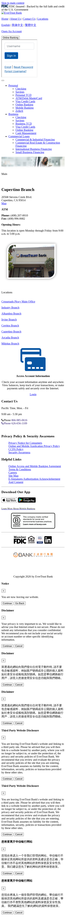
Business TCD (23, 123)
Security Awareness (19, 452)
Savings (19, 91)
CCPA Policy (15, 449)
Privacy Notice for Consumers (25, 442)
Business (13, 114)
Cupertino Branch (11, 331)
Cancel (18, 646)
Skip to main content (12, 2)
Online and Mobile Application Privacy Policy (34, 446)
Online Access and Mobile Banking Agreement (34, 466)
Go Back (19, 603)
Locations (42, 18)
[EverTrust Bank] (11, 12)
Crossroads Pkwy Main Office (18, 301)
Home (4, 18)
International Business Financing (33, 149)
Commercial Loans (19, 136)
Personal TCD (23, 95)
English (5, 24)
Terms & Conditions (19, 469)
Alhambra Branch (11, 313)
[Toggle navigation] (2, 80)
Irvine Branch (9, 319)
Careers (12, 472)
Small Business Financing (29, 152)
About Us (15, 18)
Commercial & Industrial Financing (35, 139)
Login (33, 394)
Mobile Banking (24, 107)
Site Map (13, 475)
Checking (20, 88)
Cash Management (25, 133)
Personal (13, 85)
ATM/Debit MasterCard (28, 98)
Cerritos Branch (10, 325)
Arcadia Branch (10, 337)
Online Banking (10, 37)
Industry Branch (10, 307)
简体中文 (17, 24)
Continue (7, 603)
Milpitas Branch (10, 343)
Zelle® (19, 110)
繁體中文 (30, 24)
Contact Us (29, 18)
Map (4, 203)
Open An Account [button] (11, 31)
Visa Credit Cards (25, 101)
